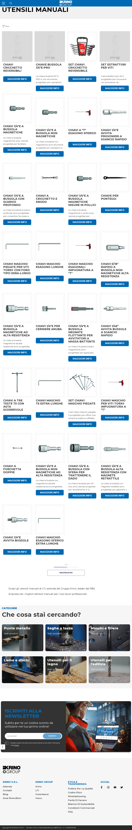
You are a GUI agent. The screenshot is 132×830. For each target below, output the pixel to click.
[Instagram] (108, 787)
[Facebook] (101, 787)
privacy (16, 745)
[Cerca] (10, 3)
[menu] (3, 3)
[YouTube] (115, 787)
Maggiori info (17, 79)
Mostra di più (66, 573)
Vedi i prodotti (11, 633)
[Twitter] (121, 787)
